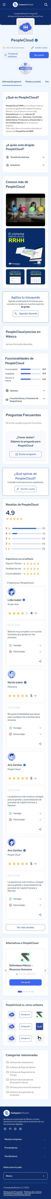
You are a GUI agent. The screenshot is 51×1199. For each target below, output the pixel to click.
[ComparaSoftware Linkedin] (5, 1128)
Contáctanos (11, 1156)
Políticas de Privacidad (13, 1192)
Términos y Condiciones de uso (17, 1194)
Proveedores (11, 1147)
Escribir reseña (41, 48)
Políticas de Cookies (32, 1192)
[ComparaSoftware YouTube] (10, 1128)
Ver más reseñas (25, 927)
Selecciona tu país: (12, 1167)
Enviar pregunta (27, 454)
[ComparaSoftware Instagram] (20, 1128)
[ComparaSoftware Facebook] (15, 1128)
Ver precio (39, 55)
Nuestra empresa (13, 1139)
